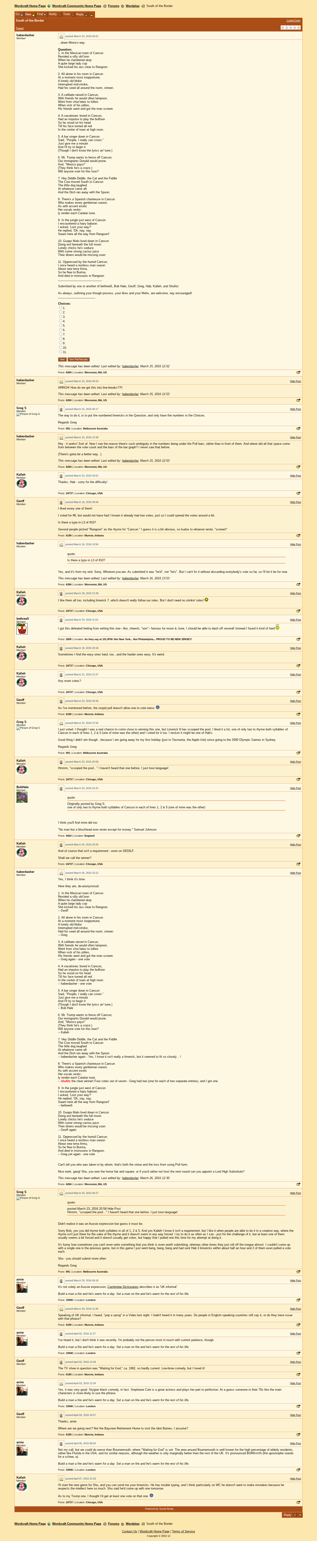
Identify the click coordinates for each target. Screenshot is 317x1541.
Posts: (64, 372)
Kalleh (21, 474)
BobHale (22, 787)
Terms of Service (183, 1531)
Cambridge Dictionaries (123, 1287)
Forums (113, 6)
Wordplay (132, 6)
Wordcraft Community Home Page (76, 6)
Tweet (20, 28)
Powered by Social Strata (159, 1508)
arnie (20, 1279)
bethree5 (22, 618)
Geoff (20, 501)
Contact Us (129, 1531)
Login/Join (293, 20)
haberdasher (25, 35)
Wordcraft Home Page (30, 6)
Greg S (21, 408)
